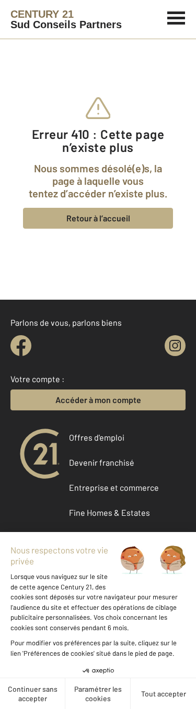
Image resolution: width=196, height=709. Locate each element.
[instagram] (175, 345)
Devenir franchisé (101, 462)
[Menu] (176, 17)
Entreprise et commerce (114, 487)
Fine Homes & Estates (109, 512)
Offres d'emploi (96, 437)
